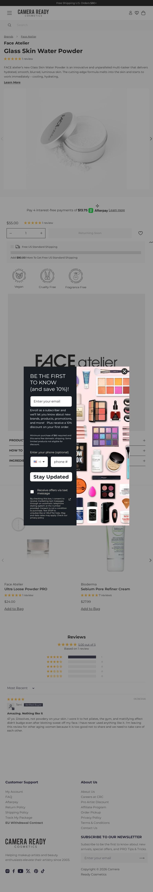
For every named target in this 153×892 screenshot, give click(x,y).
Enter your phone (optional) (49, 452)
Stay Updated (51, 477)
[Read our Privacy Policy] (69, 499)
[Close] (124, 371)
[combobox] (39, 461)
